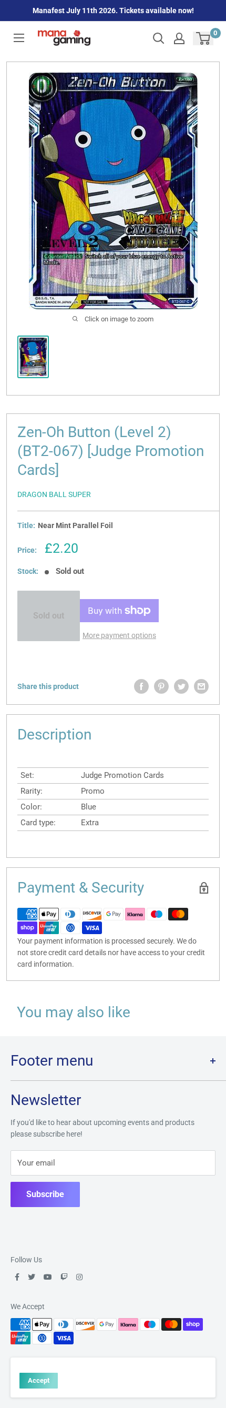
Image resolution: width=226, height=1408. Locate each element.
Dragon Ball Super (54, 494)
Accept (38, 1380)
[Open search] (159, 38)
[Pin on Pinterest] (161, 686)
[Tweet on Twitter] (181, 686)
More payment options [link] (119, 635)
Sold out (48, 616)
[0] (203, 38)
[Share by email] (201, 686)
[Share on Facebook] (141, 686)
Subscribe (45, 1194)
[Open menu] (19, 38)
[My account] (179, 38)
